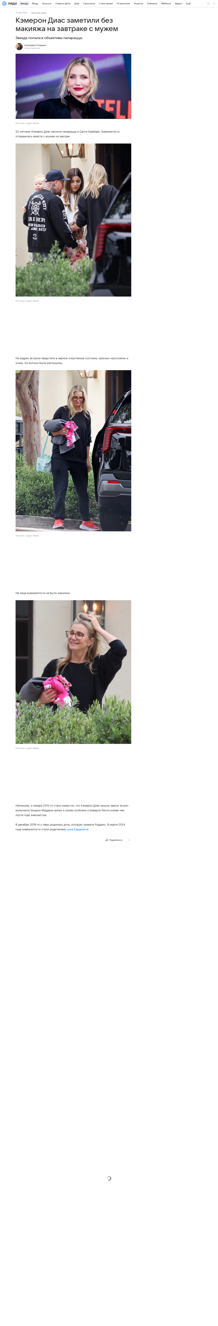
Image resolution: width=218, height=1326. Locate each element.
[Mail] (4, 3)
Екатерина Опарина (35, 45)
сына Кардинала (77, 829)
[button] (73, 86)
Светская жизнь (39, 12)
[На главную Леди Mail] (12, 3)
